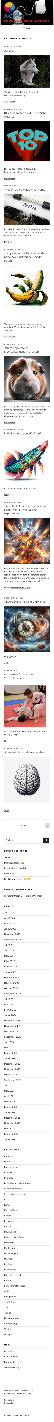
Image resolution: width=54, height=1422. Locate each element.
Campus (8, 1156)
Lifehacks (9, 1226)
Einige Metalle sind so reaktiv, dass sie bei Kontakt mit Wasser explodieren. (25, 510)
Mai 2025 (9, 956)
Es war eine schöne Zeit (15, 868)
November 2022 (12, 1069)
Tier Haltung (10, 1302)
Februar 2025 (11, 966)
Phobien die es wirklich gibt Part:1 (24, 189)
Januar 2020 (10, 1139)
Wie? (6, 810)
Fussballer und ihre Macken (17, 1183)
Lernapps (9, 1221)
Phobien (8, 242)
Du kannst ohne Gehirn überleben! (25, 752)
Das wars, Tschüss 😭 (14, 863)
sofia (6, 1291)
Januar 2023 (10, 1058)
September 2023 (12, 1037)
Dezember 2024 (12, 977)
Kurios (7, 1205)
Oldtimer (8, 1259)
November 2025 (12, 934)
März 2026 (9, 923)
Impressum (9, 1400)
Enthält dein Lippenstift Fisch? (22, 433)
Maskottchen (10, 1232)
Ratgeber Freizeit (12, 1275)
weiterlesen (9, 101)
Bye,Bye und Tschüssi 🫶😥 (17, 879)
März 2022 (9, 1101)
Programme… (11, 1269)
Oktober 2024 (11, 988)
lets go (7, 495)
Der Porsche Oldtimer (31, 896)
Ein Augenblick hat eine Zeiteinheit (25, 601)
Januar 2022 (10, 1112)
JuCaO (11, 16)
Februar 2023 (11, 1053)
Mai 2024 (9, 1004)
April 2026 (9, 918)
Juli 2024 (8, 999)
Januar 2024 (10, 1015)
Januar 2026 (10, 929)
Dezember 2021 (12, 1118)
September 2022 (12, 1080)
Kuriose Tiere (10, 1210)
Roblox (7, 1280)
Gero (6, 741)
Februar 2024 (11, 1010)
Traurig (7, 1313)
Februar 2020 (11, 1134)
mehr (6, 663)
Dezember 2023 (12, 1020)
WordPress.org (11, 1367)
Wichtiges (9, 1329)
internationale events (14, 1194)
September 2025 (12, 939)
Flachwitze (9, 1172)
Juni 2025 (9, 950)
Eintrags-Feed (11, 1356)
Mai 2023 (9, 1047)
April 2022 (9, 1096)
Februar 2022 (11, 1107)
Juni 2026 (9, 912)
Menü (28, 28)
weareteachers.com (21, 587)
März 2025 (9, 961)
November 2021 (12, 1123)
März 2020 (9, 1128)
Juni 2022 (9, 1085)
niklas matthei (11, 896)
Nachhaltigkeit (11, 1253)
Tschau (7, 857)
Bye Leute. (9, 873)
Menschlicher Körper (14, 1237)
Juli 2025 (8, 945)
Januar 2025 (10, 972)
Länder (7, 1215)
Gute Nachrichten (12, 1188)
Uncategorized (11, 1318)
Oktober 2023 (11, 1031)
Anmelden (9, 1351)
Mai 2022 (9, 1091)
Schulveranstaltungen (14, 1286)
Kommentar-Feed (12, 1362)
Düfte (7, 1161)
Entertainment (11, 1167)
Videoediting (10, 1323)
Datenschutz (9, 1403)
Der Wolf (9, 50)
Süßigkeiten (10, 1296)
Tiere (6, 1307)
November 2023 (12, 1026)
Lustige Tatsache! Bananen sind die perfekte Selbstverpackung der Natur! (25, 257)
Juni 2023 (9, 1042)
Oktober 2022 (11, 1074)
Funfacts (8, 1178)
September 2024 (12, 993)
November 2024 (12, 983)
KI (5, 1199)
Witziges (8, 1334)
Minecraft (9, 1242)
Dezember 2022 (12, 1064)
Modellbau (9, 1248)
